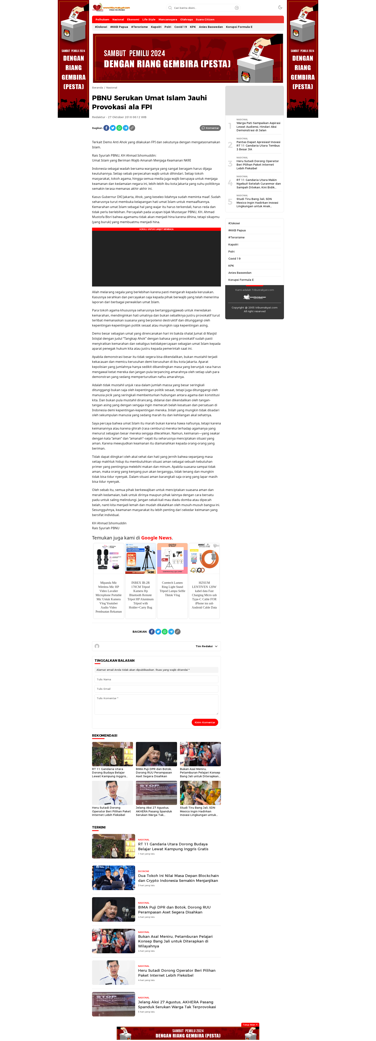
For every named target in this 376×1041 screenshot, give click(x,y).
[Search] (236, 7)
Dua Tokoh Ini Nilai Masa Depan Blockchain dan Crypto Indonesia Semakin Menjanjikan (178, 878)
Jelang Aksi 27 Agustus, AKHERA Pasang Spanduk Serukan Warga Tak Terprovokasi (154, 813)
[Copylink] (132, 128)
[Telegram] (126, 128)
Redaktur (98, 117)
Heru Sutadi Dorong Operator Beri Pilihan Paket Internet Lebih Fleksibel (111, 811)
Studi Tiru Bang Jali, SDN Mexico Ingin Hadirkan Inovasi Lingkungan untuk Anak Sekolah (198, 813)
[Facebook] (106, 128)
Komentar (212, 128)
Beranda (97, 87)
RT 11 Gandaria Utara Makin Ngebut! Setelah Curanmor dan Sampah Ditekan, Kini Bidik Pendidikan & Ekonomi (259, 185)
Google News (156, 537)
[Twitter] (113, 128)
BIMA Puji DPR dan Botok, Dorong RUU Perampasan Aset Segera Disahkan (154, 772)
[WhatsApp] (119, 128)
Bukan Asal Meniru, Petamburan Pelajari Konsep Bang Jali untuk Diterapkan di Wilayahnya (200, 774)
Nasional (111, 87)
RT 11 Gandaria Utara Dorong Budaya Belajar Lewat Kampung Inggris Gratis (109, 774)
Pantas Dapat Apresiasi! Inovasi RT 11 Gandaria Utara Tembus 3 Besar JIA (258, 146)
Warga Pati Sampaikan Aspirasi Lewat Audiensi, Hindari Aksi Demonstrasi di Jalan (258, 126)
